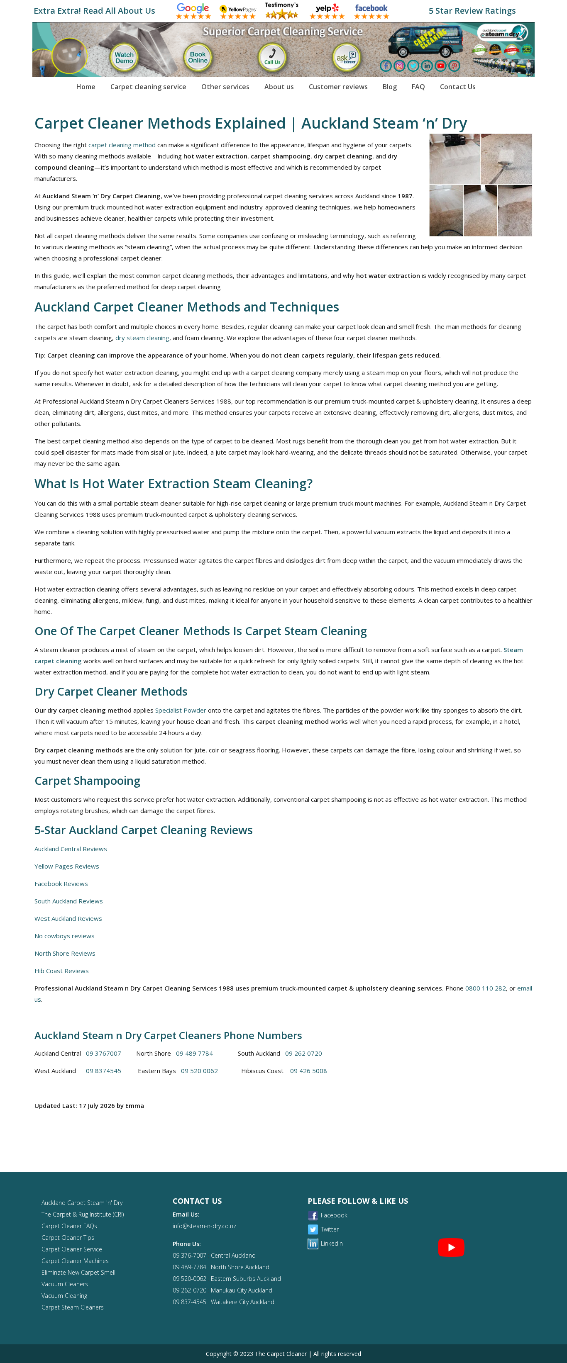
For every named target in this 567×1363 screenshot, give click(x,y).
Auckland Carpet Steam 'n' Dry (82, 1203)
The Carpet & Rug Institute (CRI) (83, 1214)
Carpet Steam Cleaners (73, 1307)
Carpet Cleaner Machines (75, 1261)
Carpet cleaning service (148, 86)
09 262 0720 (303, 1053)
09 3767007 (103, 1053)
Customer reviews (338, 86)
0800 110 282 (485, 988)
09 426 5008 (308, 1070)
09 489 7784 (194, 1053)
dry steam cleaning (142, 337)
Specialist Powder (180, 710)
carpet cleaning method (122, 145)
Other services (225, 86)
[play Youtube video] (451, 1247)
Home (85, 86)
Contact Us (458, 86)
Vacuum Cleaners (65, 1284)
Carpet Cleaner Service (72, 1249)
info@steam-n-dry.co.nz (204, 1226)
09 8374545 (103, 1070)
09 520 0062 (199, 1070)
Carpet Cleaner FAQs (69, 1226)
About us (279, 86)
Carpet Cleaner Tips (68, 1237)
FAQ (418, 86)
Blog (390, 86)
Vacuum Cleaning (64, 1296)
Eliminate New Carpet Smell (78, 1272)
